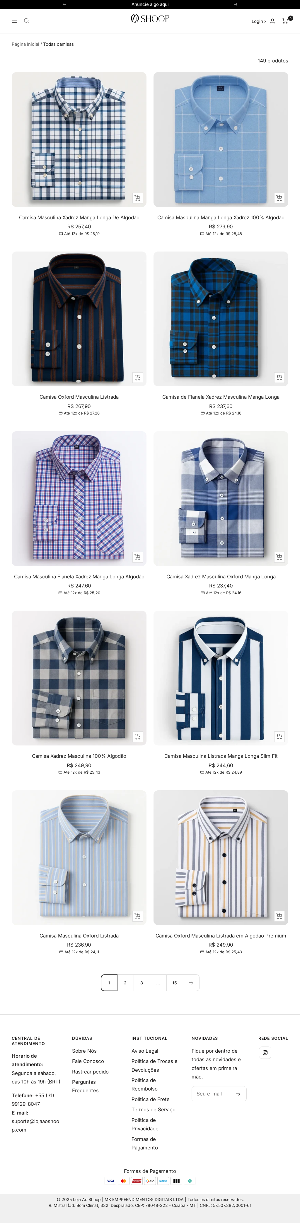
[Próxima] (191, 982)
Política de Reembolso (145, 1084)
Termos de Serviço (153, 1109)
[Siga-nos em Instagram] (265, 1053)
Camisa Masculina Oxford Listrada (79, 936)
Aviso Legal (145, 1051)
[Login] (272, 20)
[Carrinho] (285, 21)
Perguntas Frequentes (85, 1086)
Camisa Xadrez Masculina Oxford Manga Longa (221, 577)
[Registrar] (238, 1094)
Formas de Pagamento (145, 1143)
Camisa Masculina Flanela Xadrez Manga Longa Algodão (79, 577)
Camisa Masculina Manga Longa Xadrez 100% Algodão (220, 217)
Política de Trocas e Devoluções (155, 1065)
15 (174, 982)
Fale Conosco (88, 1061)
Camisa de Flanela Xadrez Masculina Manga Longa (220, 397)
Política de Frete (151, 1099)
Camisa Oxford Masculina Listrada (79, 397)
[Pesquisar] (26, 20)
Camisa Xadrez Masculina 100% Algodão (79, 756)
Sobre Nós (84, 1051)
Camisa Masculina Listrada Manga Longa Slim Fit (221, 756)
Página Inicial (25, 44)
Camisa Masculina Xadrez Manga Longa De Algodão (79, 217)
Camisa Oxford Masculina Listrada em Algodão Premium (221, 936)
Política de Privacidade (145, 1124)
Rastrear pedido (90, 1072)
